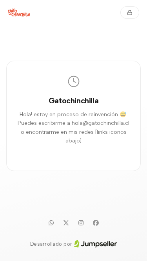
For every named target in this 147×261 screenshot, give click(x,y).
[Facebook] (96, 223)
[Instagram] (81, 223)
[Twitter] (66, 223)
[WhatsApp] (51, 223)
